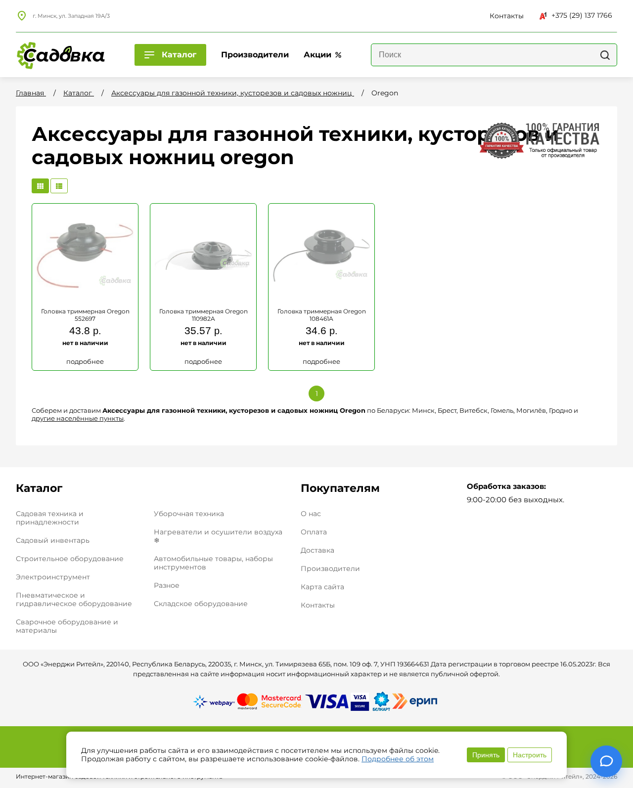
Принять (485, 755)
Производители (330, 569)
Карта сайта (322, 587)
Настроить (529, 755)
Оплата (314, 532)
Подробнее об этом (398, 758)
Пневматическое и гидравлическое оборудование (74, 599)
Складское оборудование (201, 603)
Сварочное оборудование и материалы (67, 626)
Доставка (317, 550)
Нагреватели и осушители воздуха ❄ (218, 536)
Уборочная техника (189, 513)
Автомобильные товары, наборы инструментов (213, 562)
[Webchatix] (606, 761)
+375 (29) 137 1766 (581, 15)
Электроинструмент (53, 576)
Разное (167, 585)
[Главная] (60, 55)
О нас (311, 514)
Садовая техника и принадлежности (50, 517)
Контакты (318, 605)
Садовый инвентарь (53, 540)
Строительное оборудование (70, 558)
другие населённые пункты (78, 418)
